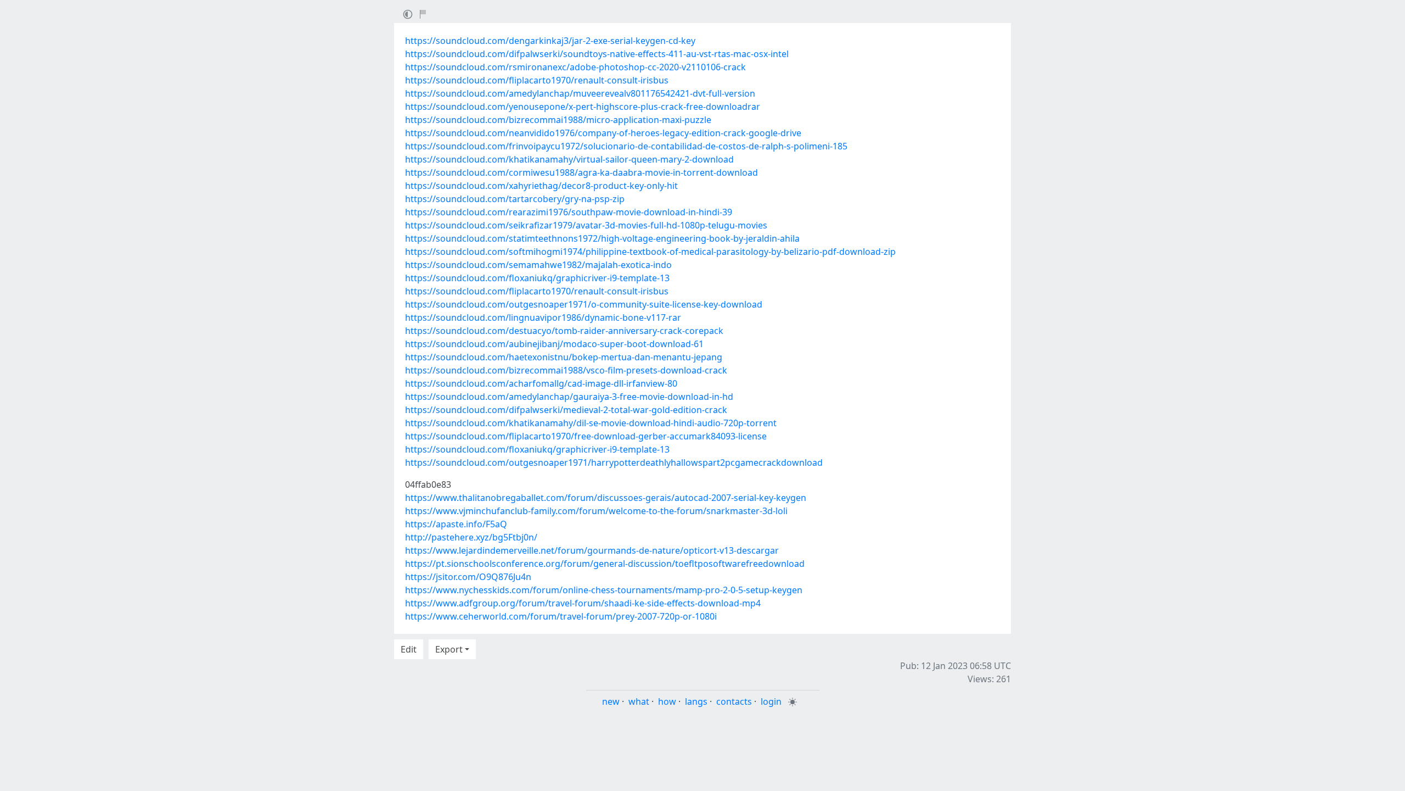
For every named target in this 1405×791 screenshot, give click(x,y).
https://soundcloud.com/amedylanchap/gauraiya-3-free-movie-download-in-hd (569, 397)
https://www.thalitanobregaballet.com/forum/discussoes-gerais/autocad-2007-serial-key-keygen (605, 498)
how (667, 701)
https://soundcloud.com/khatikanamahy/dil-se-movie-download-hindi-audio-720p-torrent (591, 423)
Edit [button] (409, 649)
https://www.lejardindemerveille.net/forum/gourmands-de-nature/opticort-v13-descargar (592, 550)
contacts (734, 701)
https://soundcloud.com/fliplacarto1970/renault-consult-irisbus (536, 80)
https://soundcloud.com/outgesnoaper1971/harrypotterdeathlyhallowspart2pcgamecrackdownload (614, 462)
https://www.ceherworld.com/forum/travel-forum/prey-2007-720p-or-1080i (561, 616)
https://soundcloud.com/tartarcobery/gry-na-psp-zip (515, 199)
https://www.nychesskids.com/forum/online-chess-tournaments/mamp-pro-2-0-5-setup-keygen (603, 590)
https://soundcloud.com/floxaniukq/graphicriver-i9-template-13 (537, 278)
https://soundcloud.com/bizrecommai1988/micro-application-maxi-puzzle (558, 120)
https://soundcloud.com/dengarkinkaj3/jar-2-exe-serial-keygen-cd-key (550, 41)
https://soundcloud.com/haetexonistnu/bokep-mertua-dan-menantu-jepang (563, 357)
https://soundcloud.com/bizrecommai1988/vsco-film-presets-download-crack (566, 370)
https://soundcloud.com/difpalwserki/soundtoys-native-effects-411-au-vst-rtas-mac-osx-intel (597, 54)
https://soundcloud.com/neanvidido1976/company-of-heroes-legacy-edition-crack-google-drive (603, 133)
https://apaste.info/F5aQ (456, 524)
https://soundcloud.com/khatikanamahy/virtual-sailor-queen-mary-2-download (569, 159)
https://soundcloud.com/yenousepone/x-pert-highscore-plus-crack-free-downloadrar (582, 107)
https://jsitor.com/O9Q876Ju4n (468, 577)
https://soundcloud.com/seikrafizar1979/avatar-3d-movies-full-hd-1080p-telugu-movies (586, 225)
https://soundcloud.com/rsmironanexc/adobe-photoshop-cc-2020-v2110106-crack (575, 67)
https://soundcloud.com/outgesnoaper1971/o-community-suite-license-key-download (583, 304)
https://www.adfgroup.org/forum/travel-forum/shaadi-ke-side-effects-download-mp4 (583, 603)
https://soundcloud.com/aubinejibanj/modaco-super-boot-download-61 (554, 344)
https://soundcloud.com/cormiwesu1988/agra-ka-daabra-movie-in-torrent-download (581, 172)
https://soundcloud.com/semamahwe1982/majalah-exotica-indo (538, 265)
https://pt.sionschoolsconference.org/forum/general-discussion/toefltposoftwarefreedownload (605, 564)
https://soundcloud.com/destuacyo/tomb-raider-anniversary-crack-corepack (564, 331)
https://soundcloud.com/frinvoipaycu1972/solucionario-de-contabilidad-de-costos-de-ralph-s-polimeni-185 (626, 146)
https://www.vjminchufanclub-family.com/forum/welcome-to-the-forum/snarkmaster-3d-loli (596, 511)
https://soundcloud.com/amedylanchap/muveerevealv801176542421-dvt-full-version (580, 93)
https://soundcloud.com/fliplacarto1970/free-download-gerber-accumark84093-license (586, 436)
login (771, 701)
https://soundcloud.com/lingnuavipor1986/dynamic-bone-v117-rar (543, 317)
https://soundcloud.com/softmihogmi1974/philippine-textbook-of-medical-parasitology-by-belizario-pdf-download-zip (650, 252)
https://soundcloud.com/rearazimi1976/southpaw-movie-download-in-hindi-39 (568, 212)
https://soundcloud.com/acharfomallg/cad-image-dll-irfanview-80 (541, 383)
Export (449, 649)
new (611, 701)
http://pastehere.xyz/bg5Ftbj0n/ (471, 537)
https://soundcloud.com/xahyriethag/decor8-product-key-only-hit (541, 186)
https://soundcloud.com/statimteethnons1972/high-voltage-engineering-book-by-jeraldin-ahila (602, 238)
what (638, 701)
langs (696, 701)
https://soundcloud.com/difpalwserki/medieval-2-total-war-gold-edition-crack (566, 410)
